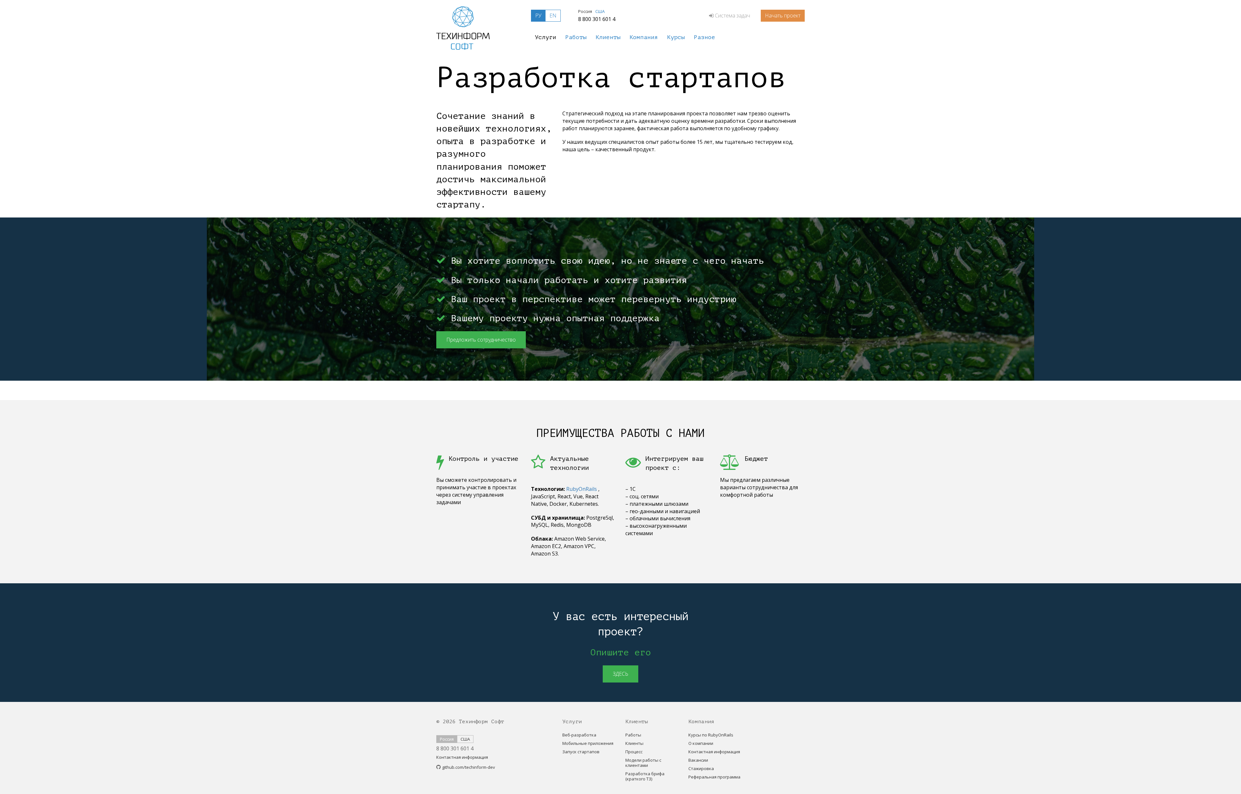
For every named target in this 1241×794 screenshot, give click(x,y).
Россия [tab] (585, 11)
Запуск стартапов (580, 752)
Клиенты (634, 743)
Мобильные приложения (587, 743)
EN (553, 15)
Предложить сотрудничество (481, 339)
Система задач (732, 15)
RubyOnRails (581, 488)
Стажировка (701, 768)
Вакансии (698, 760)
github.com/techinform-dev (468, 767)
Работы (633, 735)
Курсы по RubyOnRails (710, 735)
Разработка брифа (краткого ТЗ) (644, 776)
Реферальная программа (714, 777)
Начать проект (783, 15)
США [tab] (600, 11)
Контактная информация (462, 757)
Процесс (633, 752)
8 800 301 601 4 (596, 19)
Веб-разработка (579, 735)
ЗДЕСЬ (620, 673)
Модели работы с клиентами (643, 762)
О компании (700, 743)
